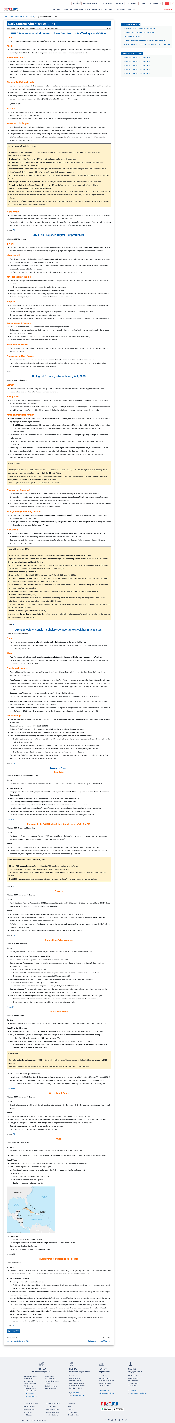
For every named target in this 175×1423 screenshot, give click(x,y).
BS (13, 371)
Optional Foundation (52, 1412)
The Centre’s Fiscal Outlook (133, 36)
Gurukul (75, 3)
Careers (70, 1409)
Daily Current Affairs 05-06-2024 (99, 1341)
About (59, 9)
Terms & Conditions (74, 1415)
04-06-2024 (30, 17)
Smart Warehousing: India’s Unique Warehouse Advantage (144, 40)
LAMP (144, 3)
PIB (14, 886)
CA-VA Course (27, 1412)
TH (13, 1326)
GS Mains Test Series (52, 1409)
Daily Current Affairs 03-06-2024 (18, 1341)
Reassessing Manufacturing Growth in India (139, 28)
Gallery (122, 9)
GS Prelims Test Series (53, 1403)
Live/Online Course (29, 1406)
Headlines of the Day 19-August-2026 (136, 73)
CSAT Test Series (51, 1406)
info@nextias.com (31, 1396)
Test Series (74, 9)
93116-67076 (75, 1393)
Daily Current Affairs (17, 17)
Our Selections (107, 3)
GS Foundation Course (30, 1403)
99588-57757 (134, 1390)
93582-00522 (104, 1390)
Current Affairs (84, 9)
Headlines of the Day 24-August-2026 (136, 58)
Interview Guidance (52, 1415)
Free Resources (96, 9)
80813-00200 (30, 1394)
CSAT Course (27, 1415)
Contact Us (131, 9)
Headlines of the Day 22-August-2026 (136, 61)
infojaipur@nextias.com (107, 1393)
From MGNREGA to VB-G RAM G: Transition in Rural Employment (146, 44)
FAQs (69, 1406)
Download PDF (13, 1331)
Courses (65, 9)
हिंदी (173, 3)
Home (53, 9)
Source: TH (10, 819)
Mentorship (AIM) (29, 1409)
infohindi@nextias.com (78, 1395)
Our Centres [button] (132, 3)
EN (167, 3)
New (110, 9)
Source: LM (11, 1088)
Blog (105, 9)
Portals (116, 9)
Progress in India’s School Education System (139, 32)
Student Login (168, 9)
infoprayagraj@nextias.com (138, 1393)
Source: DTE (11, 1007)
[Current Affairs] (11, 9)
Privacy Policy (72, 1412)
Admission (119, 3)
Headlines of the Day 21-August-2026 (136, 65)
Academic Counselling (90, 3)
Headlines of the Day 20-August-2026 (136, 69)
